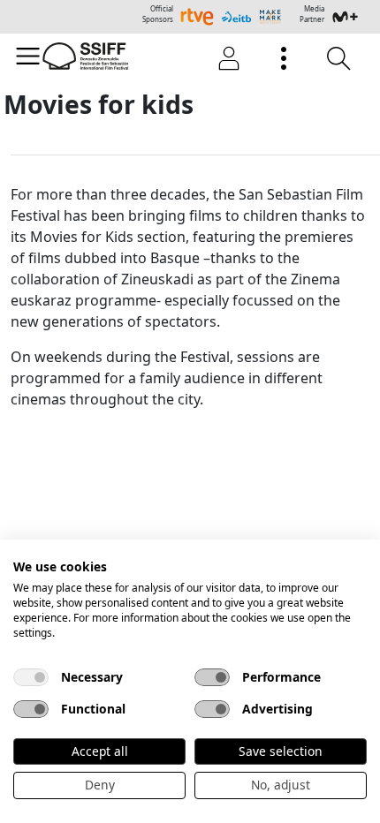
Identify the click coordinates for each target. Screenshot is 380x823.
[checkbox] (31, 677)
